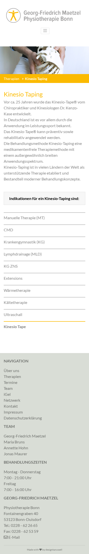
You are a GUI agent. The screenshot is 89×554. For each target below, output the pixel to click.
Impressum (13, 412)
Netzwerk (12, 400)
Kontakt (11, 406)
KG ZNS (11, 266)
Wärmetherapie (17, 290)
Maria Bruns (14, 441)
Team (8, 388)
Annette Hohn (16, 447)
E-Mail (14, 537)
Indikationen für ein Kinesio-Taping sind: (44, 198)
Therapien (11, 79)
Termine (10, 382)
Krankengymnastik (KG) (24, 241)
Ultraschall (13, 314)
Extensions (13, 278)
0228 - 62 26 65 (24, 525)
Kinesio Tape (15, 326)
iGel (7, 394)
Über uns (11, 370)
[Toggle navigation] (45, 31)
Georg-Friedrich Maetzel (25, 436)
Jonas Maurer (15, 453)
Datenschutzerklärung (23, 418)
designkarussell (53, 549)
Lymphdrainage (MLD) (23, 254)
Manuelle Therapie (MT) (24, 217)
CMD (8, 229)
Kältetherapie (15, 302)
